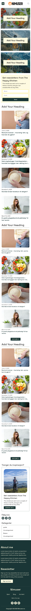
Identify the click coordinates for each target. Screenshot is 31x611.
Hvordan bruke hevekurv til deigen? (15, 192)
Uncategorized (8, 530)
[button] (3, 3)
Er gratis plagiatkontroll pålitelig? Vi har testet (15, 219)
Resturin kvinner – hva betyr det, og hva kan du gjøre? (15, 134)
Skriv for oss (16, 598)
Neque (5, 533)
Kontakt (21, 594)
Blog (14, 594)
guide (5, 527)
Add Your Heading (15, 18)
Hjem (8, 594)
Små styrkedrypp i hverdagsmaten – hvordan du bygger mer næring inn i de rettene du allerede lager (15, 162)
